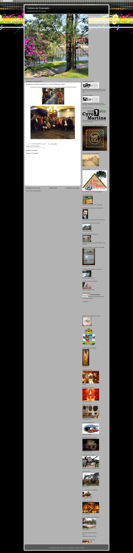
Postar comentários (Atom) (36, 190)
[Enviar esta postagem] (49, 143)
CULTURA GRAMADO (95, 294)
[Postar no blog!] (52, 144)
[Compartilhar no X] (53, 144)
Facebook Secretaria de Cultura (89, 536)
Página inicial (53, 188)
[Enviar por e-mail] (51, 144)
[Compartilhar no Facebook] (55, 144)
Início (83, 534)
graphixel (72, 547)
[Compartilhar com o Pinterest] (56, 144)
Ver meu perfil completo (87, 298)
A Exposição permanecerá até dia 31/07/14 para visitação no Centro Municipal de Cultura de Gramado (53, 87)
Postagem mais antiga (72, 188)
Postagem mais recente (33, 188)
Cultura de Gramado (38, 8)
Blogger (82, 547)
